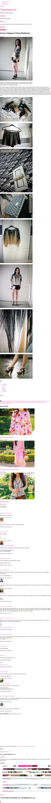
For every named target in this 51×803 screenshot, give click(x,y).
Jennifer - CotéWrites (7, 606)
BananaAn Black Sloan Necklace (14, 401)
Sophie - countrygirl (7, 513)
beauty (2, 21)
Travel (5, 772)
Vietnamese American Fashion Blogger (35, 402)
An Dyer (5, 401)
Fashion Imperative (7, 558)
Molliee (4, 593)
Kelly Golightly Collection (7, 437)
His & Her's (7, 778)
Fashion (2, 16)
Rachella (4, 646)
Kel (3, 655)
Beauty (5, 766)
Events (5, 769)
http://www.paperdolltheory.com (7, 627)
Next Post (8, 403)
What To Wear (3, 29)
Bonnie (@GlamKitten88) (8, 545)
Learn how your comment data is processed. (25, 746)
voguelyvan (5, 671)
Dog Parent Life (8, 791)
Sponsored (6, 775)
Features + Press (6, 1)
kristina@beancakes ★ (7, 634)
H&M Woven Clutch (42, 401)
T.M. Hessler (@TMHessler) (9, 696)
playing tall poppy (4, 664)
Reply (1, 513)
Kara (4, 582)
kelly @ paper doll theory (8, 618)
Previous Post (3, 403)
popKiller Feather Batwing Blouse (19, 402)
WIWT (44, 402)
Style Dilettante (6, 570)
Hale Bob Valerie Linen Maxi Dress (9, 469)
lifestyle (2, 27)
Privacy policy (6, 4)
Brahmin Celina (4, 501)
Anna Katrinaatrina (7, 683)
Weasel (4, 522)
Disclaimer (5, 2)
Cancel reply (19, 713)
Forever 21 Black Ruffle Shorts (31, 401)
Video (5, 781)
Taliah (4, 706)
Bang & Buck (6, 531)
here (5, 760)
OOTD (10, 402)
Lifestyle (6, 785)
